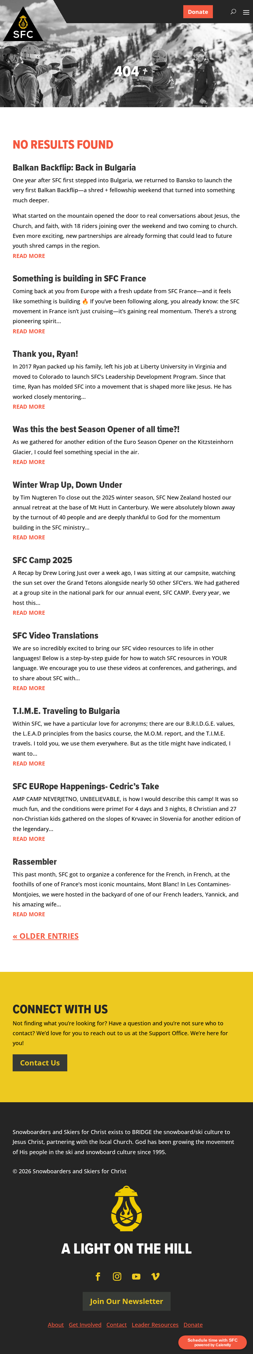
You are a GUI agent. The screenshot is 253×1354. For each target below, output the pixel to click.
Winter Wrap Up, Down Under (67, 484)
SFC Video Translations (55, 635)
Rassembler (35, 861)
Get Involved (85, 1325)
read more (29, 255)
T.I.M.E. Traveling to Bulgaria (66, 710)
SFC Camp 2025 (42, 560)
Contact (116, 1325)
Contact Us (40, 1062)
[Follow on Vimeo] (155, 1276)
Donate (198, 11)
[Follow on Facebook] (97, 1276)
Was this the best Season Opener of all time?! (96, 429)
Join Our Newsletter (126, 1301)
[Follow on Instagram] (117, 1276)
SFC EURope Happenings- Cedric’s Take (86, 786)
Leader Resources (155, 1325)
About (56, 1325)
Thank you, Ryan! (45, 353)
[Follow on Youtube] (136, 1276)
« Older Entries (46, 935)
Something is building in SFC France (79, 278)
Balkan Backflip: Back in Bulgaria (74, 167)
